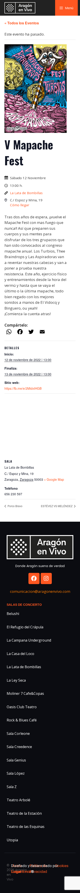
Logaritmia (21, 871)
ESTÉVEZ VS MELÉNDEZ (57, 506)
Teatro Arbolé (18, 799)
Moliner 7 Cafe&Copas (25, 693)
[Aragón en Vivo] (21, 8)
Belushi (13, 613)
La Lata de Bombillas (26, 193)
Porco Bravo (14, 506)
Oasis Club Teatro (22, 706)
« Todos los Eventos (21, 23)
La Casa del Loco (20, 653)
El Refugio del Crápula (25, 627)
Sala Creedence (19, 746)
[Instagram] (46, 578)
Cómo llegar (19, 205)
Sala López (16, 773)
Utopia (12, 840)
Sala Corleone (18, 733)
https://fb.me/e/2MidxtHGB (23, 388)
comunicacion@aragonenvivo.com (40, 591)
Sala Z (12, 786)
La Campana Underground (29, 640)
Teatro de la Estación (24, 813)
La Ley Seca (16, 680)
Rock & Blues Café (22, 720)
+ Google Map (54, 479)
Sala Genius (16, 760)
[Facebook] (34, 578)
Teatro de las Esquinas (25, 826)
